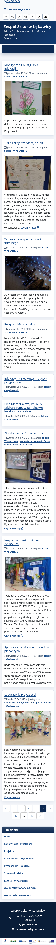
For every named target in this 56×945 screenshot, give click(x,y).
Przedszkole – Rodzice (17, 866)
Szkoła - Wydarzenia (15, 76)
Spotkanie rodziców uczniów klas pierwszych (27, 649)
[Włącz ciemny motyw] (19, 17)
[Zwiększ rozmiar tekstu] (13, 17)
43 (32, 815)
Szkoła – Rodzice (13, 873)
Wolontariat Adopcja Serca (35, 441)
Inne (7, 836)
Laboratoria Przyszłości (20, 695)
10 (16, 815)
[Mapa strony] (45, 17)
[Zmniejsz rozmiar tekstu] (6, 17)
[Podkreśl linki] (32, 17)
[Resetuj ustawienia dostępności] (39, 17)
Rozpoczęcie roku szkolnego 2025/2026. (23, 542)
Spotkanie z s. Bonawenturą (24, 433)
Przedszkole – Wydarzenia (19, 858)
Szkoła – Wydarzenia (16, 880)
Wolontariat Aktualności (18, 444)
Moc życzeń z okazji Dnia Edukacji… (21, 67)
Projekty (37, 702)
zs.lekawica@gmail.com (19, 9)
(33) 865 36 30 (29, 924)
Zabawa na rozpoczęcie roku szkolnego (23, 241)
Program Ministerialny (19, 324)
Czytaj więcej (28, 227)
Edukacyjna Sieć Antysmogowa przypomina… (25, 380)
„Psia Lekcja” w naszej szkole (24, 143)
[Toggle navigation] (28, 49)
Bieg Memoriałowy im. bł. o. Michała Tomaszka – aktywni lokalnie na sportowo (23, 407)
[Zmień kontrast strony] (26, 17)
